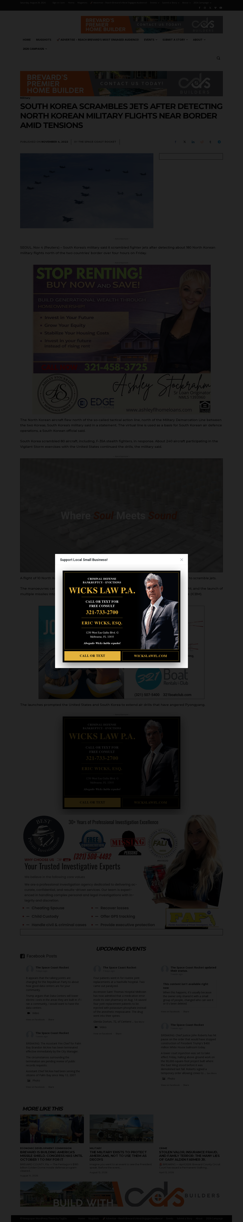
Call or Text (92, 655)
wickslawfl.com (150, 655)
